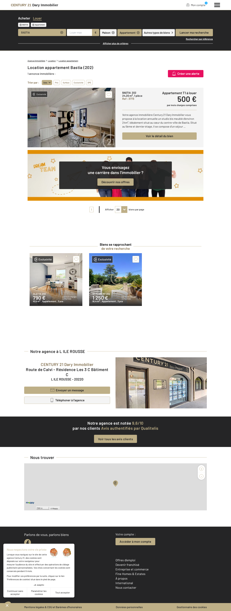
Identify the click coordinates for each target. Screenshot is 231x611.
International (124, 583)
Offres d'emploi (125, 560)
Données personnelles (129, 607)
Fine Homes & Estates (130, 574)
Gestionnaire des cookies (192, 607)
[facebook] (27, 542)
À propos (122, 578)
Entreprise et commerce (132, 569)
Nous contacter (126, 587)
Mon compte (198, 5)
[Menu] (217, 4)
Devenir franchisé (127, 565)
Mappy (55, 508)
